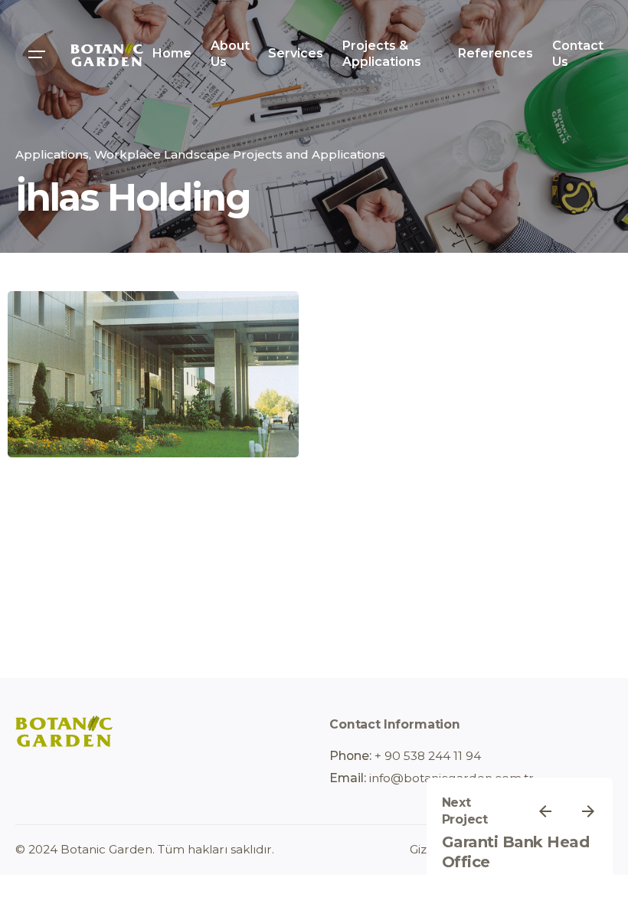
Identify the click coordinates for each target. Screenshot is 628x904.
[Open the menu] (36, 54)
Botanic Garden (106, 849)
